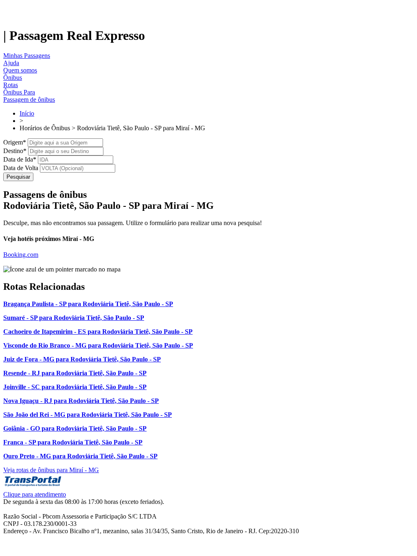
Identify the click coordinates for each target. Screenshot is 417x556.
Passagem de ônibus (29, 99)
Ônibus (12, 77)
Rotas (10, 84)
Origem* (14, 142)
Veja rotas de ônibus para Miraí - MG (51, 469)
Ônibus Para (19, 92)
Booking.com (20, 254)
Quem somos (20, 70)
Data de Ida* (19, 159)
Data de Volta (20, 167)
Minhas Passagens (26, 55)
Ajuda (11, 62)
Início (27, 113)
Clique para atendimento (34, 494)
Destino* (14, 150)
